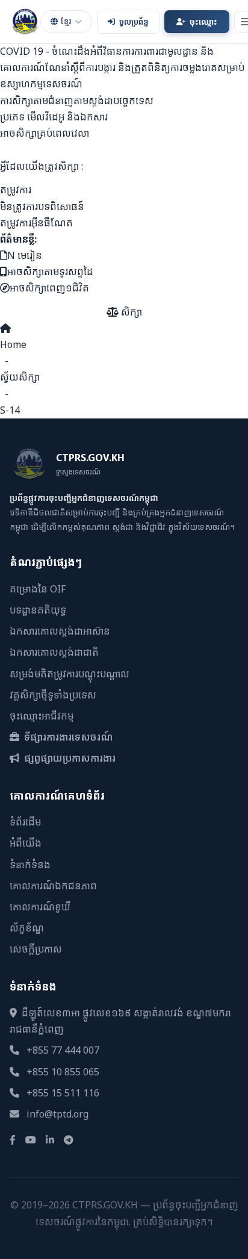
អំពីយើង (26, 843)
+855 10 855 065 (62, 1071)
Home (13, 344)
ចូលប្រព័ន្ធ (134, 21)
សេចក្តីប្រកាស (36, 949)
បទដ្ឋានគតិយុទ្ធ (38, 610)
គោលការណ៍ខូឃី (40, 906)
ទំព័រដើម (25, 821)
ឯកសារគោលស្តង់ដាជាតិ (54, 652)
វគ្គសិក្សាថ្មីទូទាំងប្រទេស (53, 694)
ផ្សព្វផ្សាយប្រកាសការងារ (69, 758)
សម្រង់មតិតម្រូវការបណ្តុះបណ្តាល (69, 673)
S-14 (10, 410)
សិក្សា (130, 312)
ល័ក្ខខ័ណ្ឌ (27, 927)
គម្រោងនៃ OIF (38, 588)
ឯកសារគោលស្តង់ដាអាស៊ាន (60, 631)
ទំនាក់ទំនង (30, 864)
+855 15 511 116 (62, 1092)
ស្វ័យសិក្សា (20, 377)
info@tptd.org (57, 1114)
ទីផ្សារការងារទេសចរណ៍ (67, 737)
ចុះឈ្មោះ (203, 21)
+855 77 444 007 (62, 1050)
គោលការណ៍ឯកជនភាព (53, 885)
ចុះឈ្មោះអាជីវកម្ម (41, 716)
